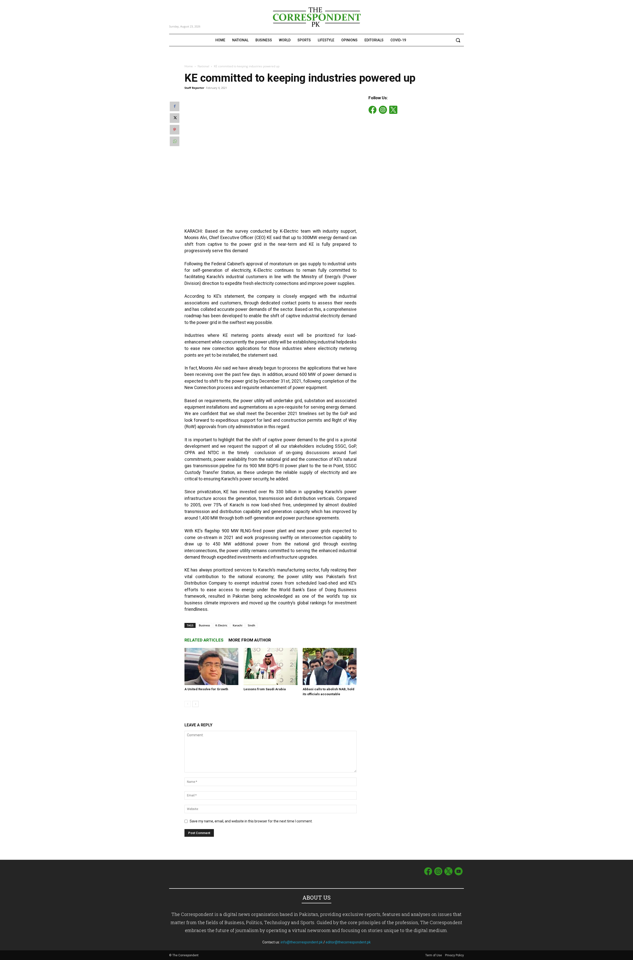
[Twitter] (175, 118)
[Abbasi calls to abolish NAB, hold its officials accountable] (330, 666)
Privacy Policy (454, 955)
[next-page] (195, 704)
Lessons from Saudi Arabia (265, 689)
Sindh (251, 625)
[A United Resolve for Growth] (211, 666)
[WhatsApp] (175, 141)
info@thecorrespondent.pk (302, 942)
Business (204, 625)
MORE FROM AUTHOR (249, 640)
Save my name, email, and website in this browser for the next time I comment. (251, 821)
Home (188, 66)
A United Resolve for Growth (206, 689)
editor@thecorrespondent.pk (348, 942)
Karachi (237, 625)
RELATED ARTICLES (204, 640)
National (203, 66)
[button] (458, 40)
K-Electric (221, 625)
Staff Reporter (194, 88)
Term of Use (434, 955)
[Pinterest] (175, 130)
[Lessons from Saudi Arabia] (270, 666)
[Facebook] (175, 106)
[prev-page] (187, 704)
